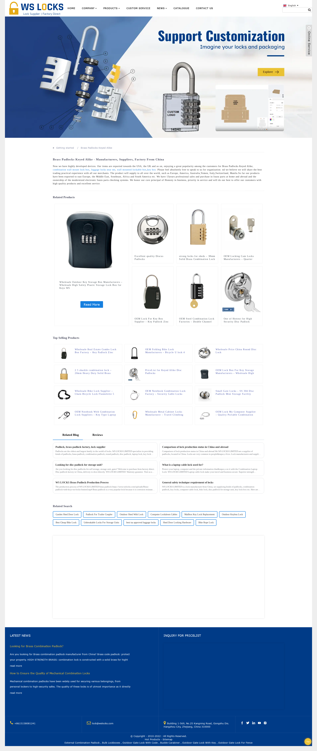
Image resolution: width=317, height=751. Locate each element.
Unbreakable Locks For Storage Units (101, 522)
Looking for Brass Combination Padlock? (36, 646)
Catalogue (181, 8)
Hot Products (152, 739)
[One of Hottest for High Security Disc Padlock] (242, 291)
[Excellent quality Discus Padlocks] (152, 228)
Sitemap (167, 739)
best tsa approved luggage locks (141, 522)
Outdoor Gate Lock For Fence (235, 742)
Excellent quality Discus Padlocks (149, 257)
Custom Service (138, 8)
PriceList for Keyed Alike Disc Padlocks (163, 371)
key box (151, 169)
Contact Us (204, 8)
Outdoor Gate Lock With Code (140, 742)
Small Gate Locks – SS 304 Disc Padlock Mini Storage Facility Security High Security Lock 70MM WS (237, 393)
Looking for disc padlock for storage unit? (79, 464)
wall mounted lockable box (131, 169)
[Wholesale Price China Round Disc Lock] (204, 353)
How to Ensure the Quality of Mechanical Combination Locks (50, 673)
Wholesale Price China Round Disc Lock (236, 351)
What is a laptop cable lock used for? (182, 464)
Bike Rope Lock (206, 522)
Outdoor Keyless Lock (232, 514)
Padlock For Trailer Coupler (99, 514)
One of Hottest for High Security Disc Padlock (238, 320)
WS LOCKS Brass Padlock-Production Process (82, 482)
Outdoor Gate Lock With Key (199, 742)
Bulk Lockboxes (111, 742)
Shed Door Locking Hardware (177, 522)
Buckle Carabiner (170, 742)
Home (71, 8)
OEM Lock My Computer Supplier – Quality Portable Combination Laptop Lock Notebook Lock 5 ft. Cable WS (236, 413)
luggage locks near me (103, 169)
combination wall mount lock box (71, 169)
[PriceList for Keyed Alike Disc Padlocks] (134, 373)
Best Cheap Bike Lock (66, 522)
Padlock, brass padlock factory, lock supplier (80, 447)
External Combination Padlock (82, 742)
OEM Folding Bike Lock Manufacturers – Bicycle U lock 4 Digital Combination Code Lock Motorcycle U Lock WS (165, 351)
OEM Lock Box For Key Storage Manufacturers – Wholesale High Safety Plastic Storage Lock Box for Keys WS (235, 372)
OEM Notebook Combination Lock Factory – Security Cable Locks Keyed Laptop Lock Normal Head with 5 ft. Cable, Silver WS (165, 393)
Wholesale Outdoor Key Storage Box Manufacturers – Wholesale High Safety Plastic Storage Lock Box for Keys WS (90, 285)
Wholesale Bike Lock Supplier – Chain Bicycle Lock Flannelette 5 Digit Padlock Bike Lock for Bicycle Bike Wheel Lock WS (94, 393)
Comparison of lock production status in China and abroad (195, 447)
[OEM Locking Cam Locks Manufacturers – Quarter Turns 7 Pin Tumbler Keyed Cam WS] (242, 228)
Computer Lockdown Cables (164, 514)
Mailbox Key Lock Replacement (199, 514)
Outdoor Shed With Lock (131, 514)
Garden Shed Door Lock (67, 514)
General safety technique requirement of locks (187, 482)
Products (110, 8)
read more (16, 665)
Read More (92, 304)
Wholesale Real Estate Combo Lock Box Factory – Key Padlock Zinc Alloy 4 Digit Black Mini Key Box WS (95, 351)
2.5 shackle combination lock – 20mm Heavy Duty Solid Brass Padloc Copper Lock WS (93, 372)
